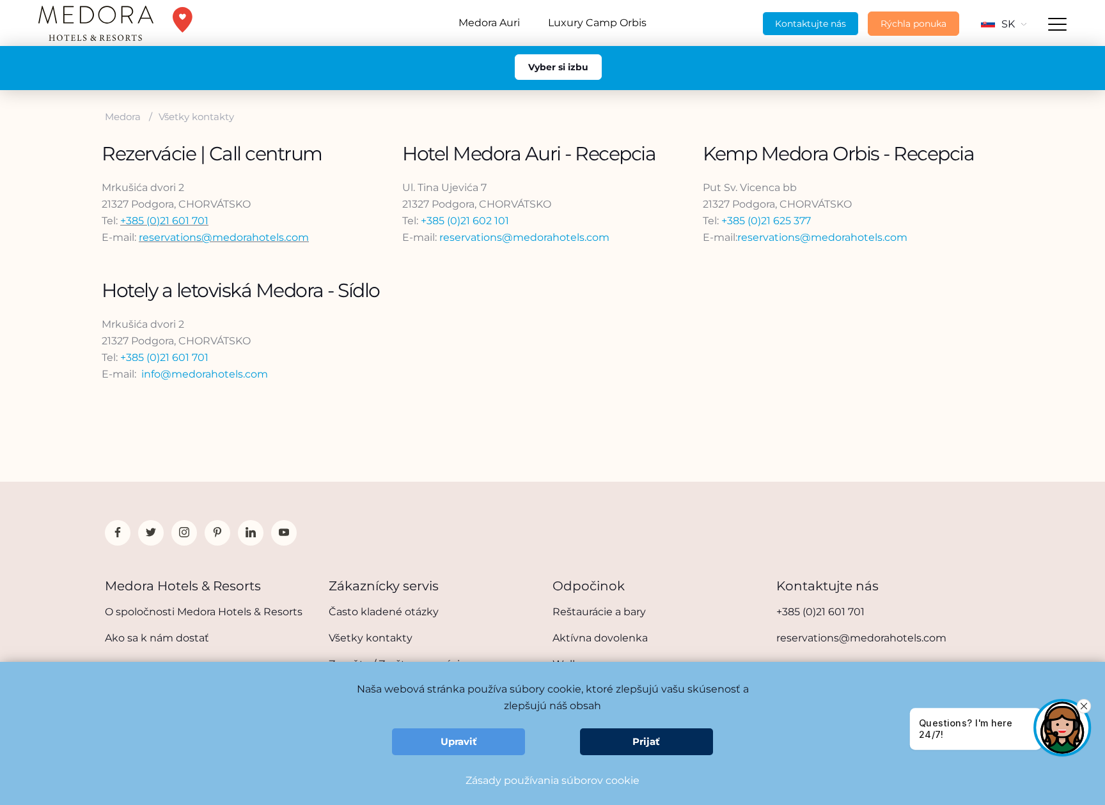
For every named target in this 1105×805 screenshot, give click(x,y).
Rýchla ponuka (913, 23)
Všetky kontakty (370, 638)
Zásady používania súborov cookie (552, 780)
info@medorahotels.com (204, 374)
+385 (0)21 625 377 (766, 221)
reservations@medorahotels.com (224, 237)
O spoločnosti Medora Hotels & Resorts (203, 612)
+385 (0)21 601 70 (162, 357)
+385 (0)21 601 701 (164, 221)
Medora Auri (489, 23)
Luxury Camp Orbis (597, 23)
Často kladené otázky (384, 612)
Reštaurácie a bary (599, 612)
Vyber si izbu (558, 67)
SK (1008, 24)
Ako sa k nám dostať (157, 638)
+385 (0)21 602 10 (463, 221)
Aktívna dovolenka (600, 638)
